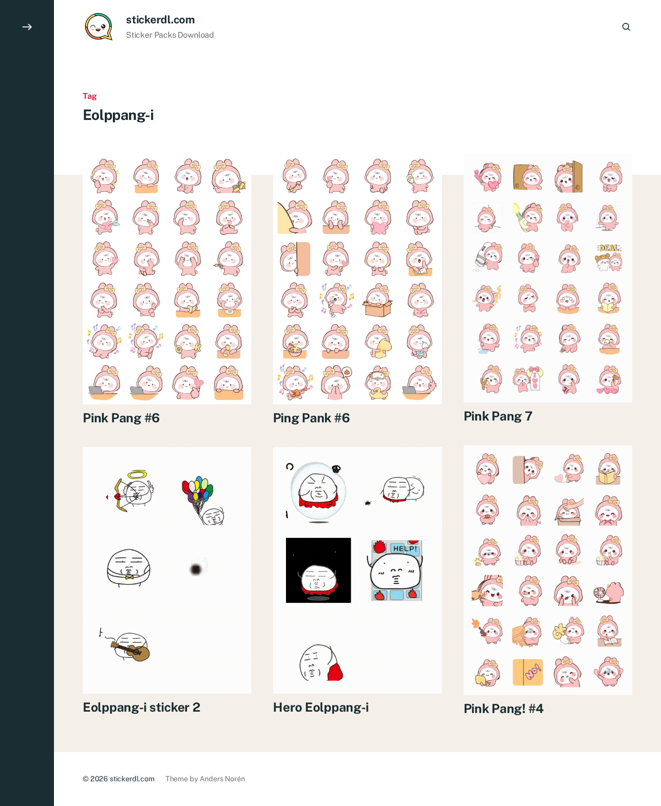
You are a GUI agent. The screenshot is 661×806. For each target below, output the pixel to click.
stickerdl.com (160, 19)
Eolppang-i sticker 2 (141, 707)
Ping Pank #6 (311, 417)
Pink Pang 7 (498, 415)
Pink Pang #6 (121, 417)
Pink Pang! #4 (504, 708)
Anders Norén (222, 779)
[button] (27, 403)
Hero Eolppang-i (321, 707)
